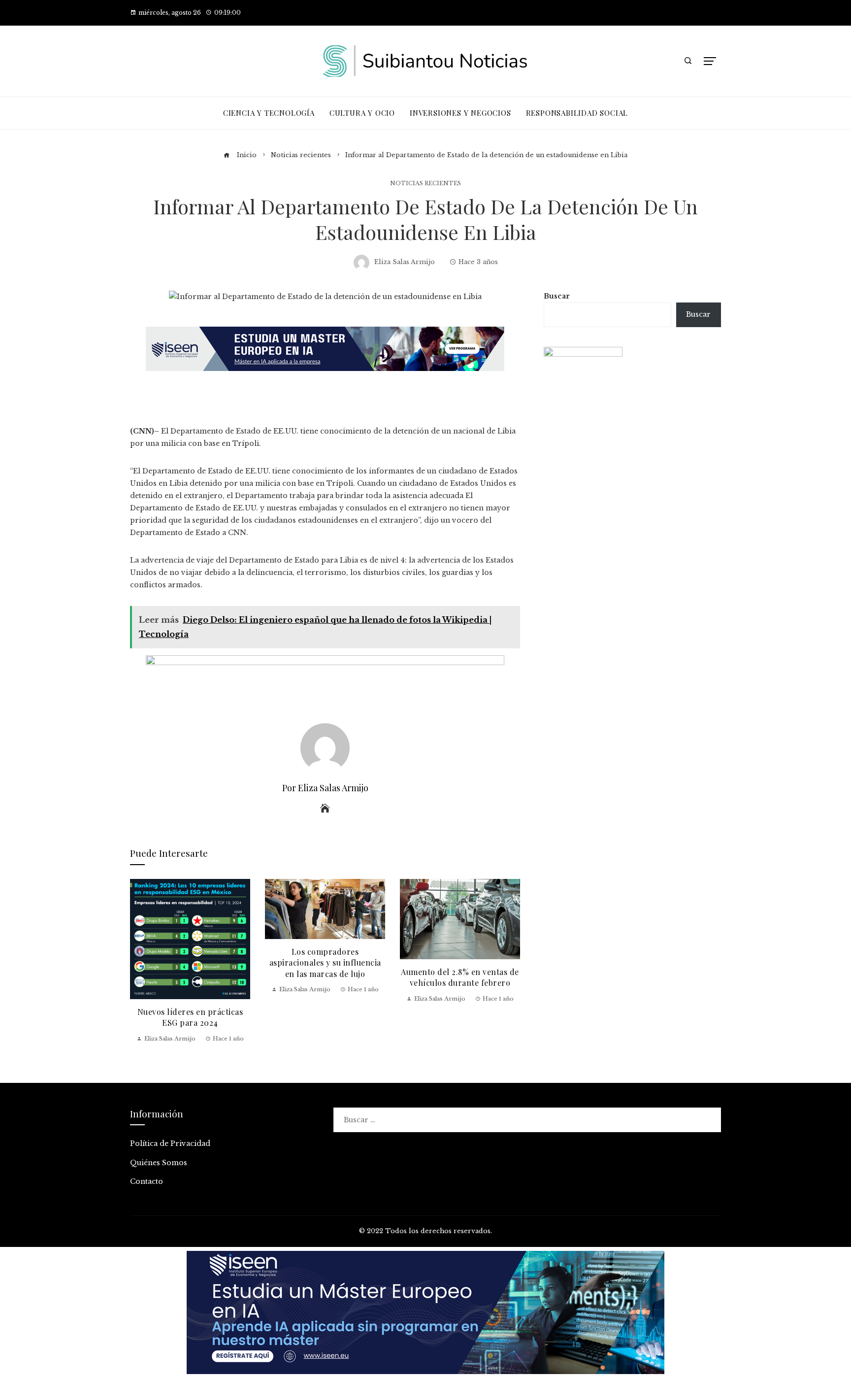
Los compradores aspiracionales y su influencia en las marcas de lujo (325, 962)
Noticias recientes (425, 183)
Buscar (557, 296)
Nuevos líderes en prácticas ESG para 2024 (190, 1017)
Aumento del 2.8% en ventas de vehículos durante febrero (460, 977)
